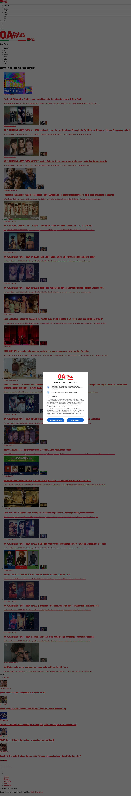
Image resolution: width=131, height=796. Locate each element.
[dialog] (65, 398)
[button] (65, 396)
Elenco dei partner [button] (62, 406)
